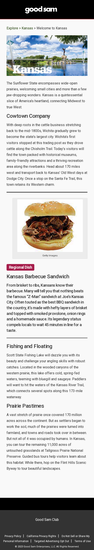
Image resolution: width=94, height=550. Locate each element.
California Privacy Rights (41, 536)
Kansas (28, 28)
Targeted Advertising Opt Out (51, 541)
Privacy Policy (13, 536)
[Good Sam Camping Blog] (47, 10)
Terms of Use (83, 541)
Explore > (14, 28)
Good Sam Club (47, 520)
